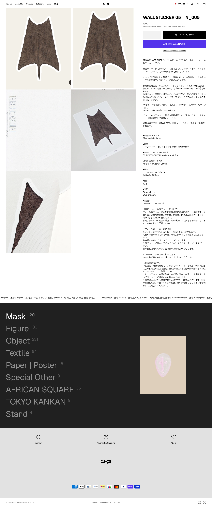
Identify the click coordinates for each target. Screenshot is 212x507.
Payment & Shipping (106, 443)
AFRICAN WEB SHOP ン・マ (23, 502)
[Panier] (204, 4)
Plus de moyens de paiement (174, 50)
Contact (38, 443)
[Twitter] (204, 502)
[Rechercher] (192, 4)
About (173, 443)
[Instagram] (199, 502)
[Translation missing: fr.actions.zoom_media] (38, 48)
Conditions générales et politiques (106, 502)
